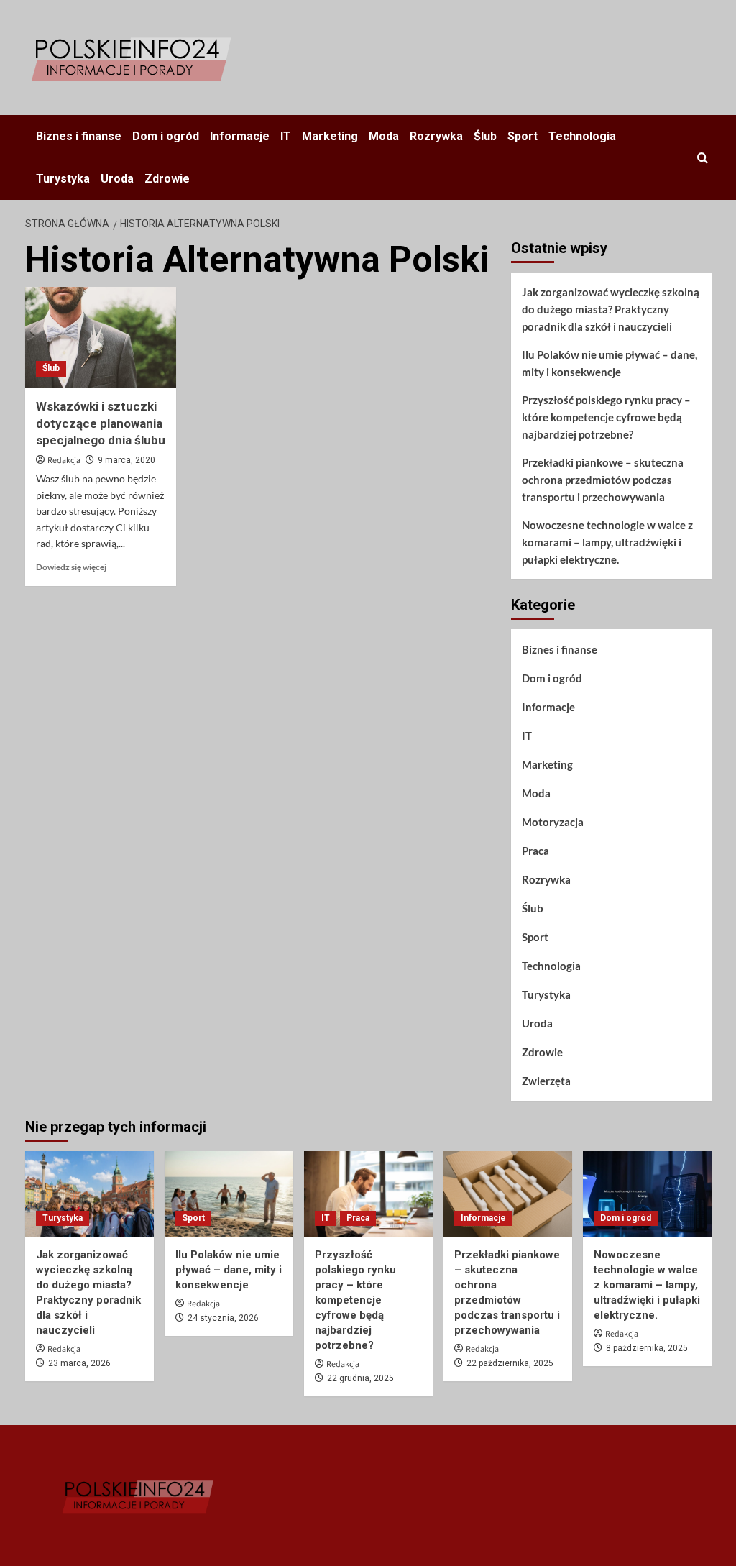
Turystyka (63, 179)
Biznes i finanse (78, 136)
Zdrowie (167, 179)
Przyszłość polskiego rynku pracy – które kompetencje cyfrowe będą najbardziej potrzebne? (606, 417)
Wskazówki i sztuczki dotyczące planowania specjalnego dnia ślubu (100, 423)
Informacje (240, 136)
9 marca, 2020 (126, 460)
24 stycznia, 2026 (223, 1318)
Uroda (117, 179)
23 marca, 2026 (79, 1363)
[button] (703, 157)
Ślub (485, 136)
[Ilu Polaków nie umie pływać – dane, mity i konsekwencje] (229, 1194)
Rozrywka (436, 136)
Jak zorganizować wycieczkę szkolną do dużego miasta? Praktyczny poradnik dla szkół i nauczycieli (610, 309)
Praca (535, 850)
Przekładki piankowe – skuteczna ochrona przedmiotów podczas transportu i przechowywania (603, 479)
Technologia (582, 136)
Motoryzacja (553, 821)
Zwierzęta (546, 1080)
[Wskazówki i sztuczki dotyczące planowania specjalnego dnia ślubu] (100, 337)
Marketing (330, 136)
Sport (522, 136)
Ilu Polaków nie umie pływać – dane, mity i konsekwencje (609, 363)
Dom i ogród (165, 136)
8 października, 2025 (647, 1348)
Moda (384, 136)
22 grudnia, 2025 (360, 1378)
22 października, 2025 (509, 1363)
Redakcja (63, 460)
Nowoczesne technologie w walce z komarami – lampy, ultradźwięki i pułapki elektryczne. (607, 542)
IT (285, 136)
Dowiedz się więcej (71, 567)
